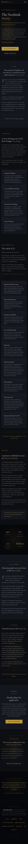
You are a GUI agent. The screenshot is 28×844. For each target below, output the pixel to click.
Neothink (7, 2)
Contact (14, 829)
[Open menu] (25, 2)
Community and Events (8, 826)
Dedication (19, 826)
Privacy (12, 836)
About (7, 818)
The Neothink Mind (8, 822)
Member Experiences (20, 822)
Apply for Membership (10, 48)
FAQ (25, 826)
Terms (16, 836)
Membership (14, 818)
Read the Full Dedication (14, 763)
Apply (20, 818)
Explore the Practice (10, 53)
